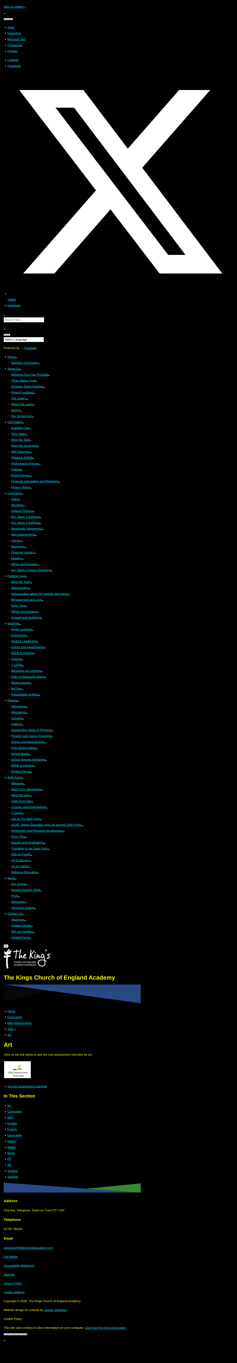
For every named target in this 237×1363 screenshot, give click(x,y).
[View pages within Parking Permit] (31, 772)
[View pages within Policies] (22, 470)
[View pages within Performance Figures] (40, 464)
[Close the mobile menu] (4, 13)
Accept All (7, 1334)
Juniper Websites (55, 1310)
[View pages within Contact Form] (30, 938)
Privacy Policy (13, 1283)
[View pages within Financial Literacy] (35, 553)
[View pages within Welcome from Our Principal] (49, 375)
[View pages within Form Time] (26, 606)
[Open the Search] (4, 329)
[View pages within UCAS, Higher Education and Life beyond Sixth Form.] (83, 825)
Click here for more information (105, 1327)
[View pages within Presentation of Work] (39, 695)
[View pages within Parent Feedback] (34, 393)
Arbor (11, 27)
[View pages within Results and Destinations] (45, 843)
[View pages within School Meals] (29, 754)
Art (9, 1035)
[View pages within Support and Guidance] (41, 618)
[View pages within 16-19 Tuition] (29, 867)
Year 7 (11, 1029)
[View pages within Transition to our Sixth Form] (48, 849)
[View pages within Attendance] (27, 713)
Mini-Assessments (19, 1023)
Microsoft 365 (16, 39)
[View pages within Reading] (23, 559)
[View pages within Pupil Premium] (31, 476)
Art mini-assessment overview (27, 1086)
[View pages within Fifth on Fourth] (31, 855)
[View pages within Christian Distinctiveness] (44, 387)
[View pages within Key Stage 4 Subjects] (40, 523)
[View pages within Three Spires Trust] (36, 381)
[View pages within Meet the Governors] (38, 446)
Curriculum (14, 1017)
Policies (12, 51)
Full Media (10, 1256)
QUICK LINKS (8, 19)
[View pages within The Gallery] (27, 399)
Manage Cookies (15, 1334)
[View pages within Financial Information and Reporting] (59, 482)
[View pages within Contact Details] (32, 926)
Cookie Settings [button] (14, 1292)
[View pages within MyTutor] (23, 689)
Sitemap (9, 1274)
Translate (30, 348)
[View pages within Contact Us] (23, 914)
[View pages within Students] (20, 624)
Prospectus (14, 45)
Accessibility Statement (19, 1265)
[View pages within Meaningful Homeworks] (43, 529)
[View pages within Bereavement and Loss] (42, 600)
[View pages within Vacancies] (25, 920)
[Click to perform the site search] (4, 315)
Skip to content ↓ (15, 6)
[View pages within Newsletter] (26, 902)
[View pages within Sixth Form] (22, 778)
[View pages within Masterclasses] (31, 683)
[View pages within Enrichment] (27, 636)
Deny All (24, 1334)
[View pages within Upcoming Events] (35, 908)
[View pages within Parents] (18, 701)
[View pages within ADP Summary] (31, 452)
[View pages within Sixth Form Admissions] (42, 790)
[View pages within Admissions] (27, 707)
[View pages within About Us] (20, 369)
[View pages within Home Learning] (32, 630)
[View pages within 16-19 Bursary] (30, 861)
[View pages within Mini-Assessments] (36, 535)
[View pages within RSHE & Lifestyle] (34, 766)
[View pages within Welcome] (24, 784)
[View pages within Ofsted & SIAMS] (33, 458)
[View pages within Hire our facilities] (34, 932)
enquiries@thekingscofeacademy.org (28, 1247)
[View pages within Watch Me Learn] (33, 405)
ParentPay (14, 33)
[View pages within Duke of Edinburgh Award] (45, 677)
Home (11, 1011)
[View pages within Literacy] (22, 541)
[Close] (4, 1340)
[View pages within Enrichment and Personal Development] (64, 831)
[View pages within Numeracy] (25, 547)
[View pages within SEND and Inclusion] (38, 612)
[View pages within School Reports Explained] (46, 760)
